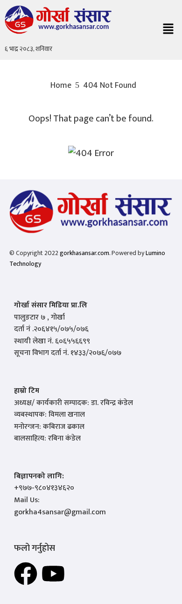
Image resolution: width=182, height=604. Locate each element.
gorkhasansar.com (84, 253)
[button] (168, 30)
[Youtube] (53, 573)
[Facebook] (25, 573)
